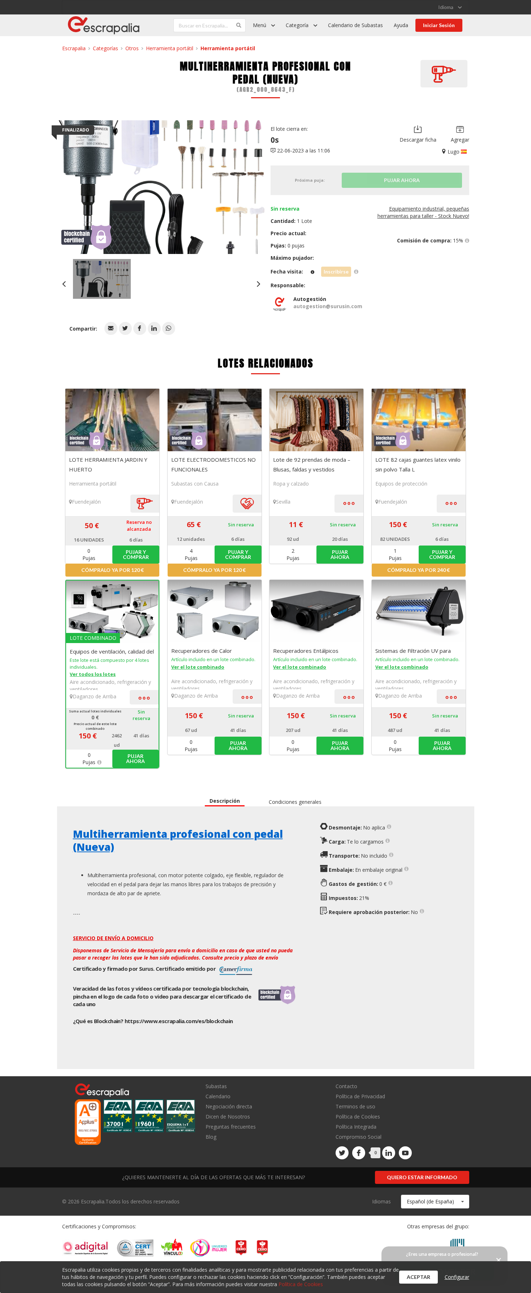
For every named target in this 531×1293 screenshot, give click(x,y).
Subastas (216, 1086)
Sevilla (283, 501)
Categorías (105, 48)
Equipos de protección (401, 483)
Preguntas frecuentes (231, 1126)
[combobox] (435, 1201)
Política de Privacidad (360, 1096)
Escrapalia (74, 48)
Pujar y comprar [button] (136, 554)
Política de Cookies (358, 1116)
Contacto (346, 1086)
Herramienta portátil (169, 48)
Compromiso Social (358, 1136)
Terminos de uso (355, 1106)
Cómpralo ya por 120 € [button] (112, 570)
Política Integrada (356, 1126)
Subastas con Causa (195, 483)
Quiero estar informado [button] (422, 1177)
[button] (110, 328)
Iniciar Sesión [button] (439, 25)
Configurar (457, 1276)
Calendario (218, 1096)
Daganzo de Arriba (94, 696)
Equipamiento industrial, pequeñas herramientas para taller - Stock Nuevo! (423, 212)
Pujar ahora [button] (340, 554)
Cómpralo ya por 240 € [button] (418, 570)
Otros (132, 48)
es (179, 1021)
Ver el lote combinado (197, 667)
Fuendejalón (86, 501)
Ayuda (401, 25)
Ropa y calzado (291, 483)
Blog (211, 1136)
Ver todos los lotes (93, 674)
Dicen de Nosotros (228, 1116)
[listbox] (450, 7)
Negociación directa (229, 1106)
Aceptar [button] (418, 1277)
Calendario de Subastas (355, 25)
